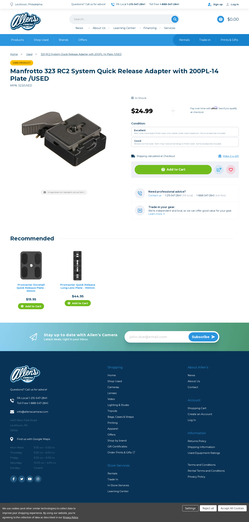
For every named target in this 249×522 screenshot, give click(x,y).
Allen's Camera (25, 21)
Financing (150, 28)
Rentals (112, 473)
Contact (193, 387)
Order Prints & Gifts (120, 452)
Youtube (29, 479)
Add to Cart (176, 169)
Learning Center (124, 28)
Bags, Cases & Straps (121, 416)
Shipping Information (201, 447)
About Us (99, 28)
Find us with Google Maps (33, 439)
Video (111, 399)
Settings (190, 508)
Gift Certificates (117, 446)
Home (112, 375)
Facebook (13, 479)
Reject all (208, 508)
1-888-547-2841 (211, 195)
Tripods (112, 410)
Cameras (113, 387)
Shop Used (41, 40)
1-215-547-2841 (179, 195)
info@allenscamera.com (32, 411)
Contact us (154, 195)
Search (174, 19)
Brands (63, 40)
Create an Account (200, 414)
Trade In (113, 479)
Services (169, 28)
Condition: (138, 123)
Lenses (112, 393)
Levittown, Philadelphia (28, 4)
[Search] (124, 19)
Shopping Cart (197, 408)
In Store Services (118, 485)
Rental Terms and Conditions (206, 470)
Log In (192, 420)
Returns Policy (197, 441)
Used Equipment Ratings (204, 453)
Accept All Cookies (232, 508)
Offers (82, 40)
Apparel (113, 428)
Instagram (38, 479)
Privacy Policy (196, 476)
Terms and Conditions (201, 464)
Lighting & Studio (118, 405)
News (79, 28)
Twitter (21, 479)
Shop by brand (117, 440)
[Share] (219, 169)
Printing (113, 422)
